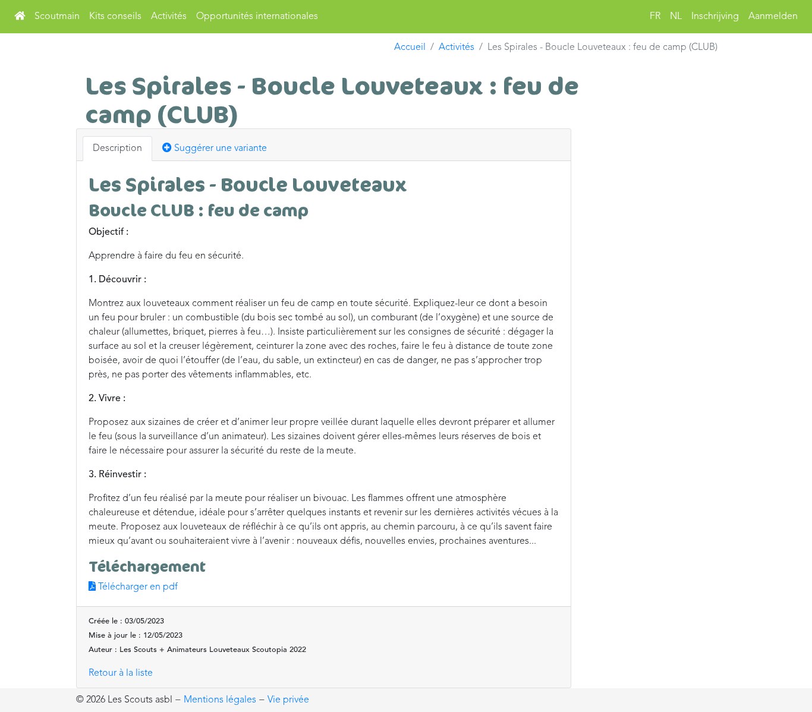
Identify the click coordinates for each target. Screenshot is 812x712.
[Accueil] (20, 17)
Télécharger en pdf (137, 587)
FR (655, 16)
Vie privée (288, 700)
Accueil (410, 47)
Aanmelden (773, 16)
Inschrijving (715, 16)
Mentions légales (220, 700)
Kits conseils (115, 16)
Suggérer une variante (219, 148)
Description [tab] (117, 148)
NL (676, 16)
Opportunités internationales (257, 16)
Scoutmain (57, 16)
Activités (169, 16)
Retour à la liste (121, 673)
